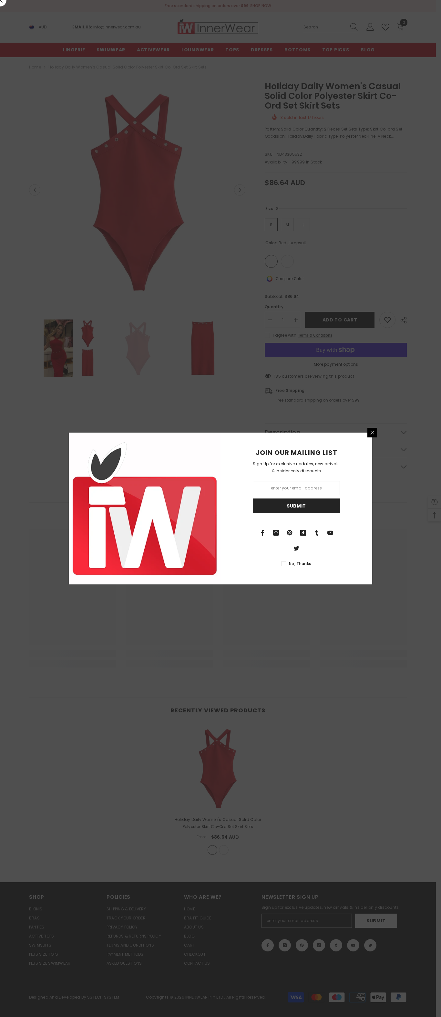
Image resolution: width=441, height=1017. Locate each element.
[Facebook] (262, 533)
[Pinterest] (289, 533)
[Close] (372, 432)
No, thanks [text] (300, 563)
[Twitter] (296, 548)
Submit (296, 506)
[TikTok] (303, 533)
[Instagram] (276, 533)
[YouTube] (330, 533)
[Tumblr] (316, 533)
